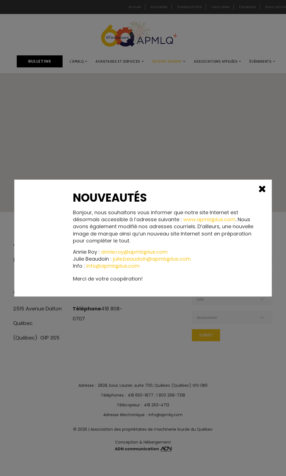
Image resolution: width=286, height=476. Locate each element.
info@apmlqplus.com (113, 266)
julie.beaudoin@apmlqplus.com (152, 258)
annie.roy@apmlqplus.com (134, 251)
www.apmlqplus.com (209, 219)
